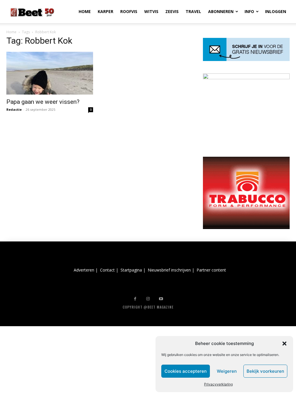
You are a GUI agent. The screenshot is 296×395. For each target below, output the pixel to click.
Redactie (14, 109)
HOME (85, 11)
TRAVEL (193, 11)
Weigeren (227, 371)
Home (11, 31)
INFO (249, 11)
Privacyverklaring (218, 384)
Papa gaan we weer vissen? (42, 101)
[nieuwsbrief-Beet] (246, 59)
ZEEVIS (172, 11)
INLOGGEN (275, 11)
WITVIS (151, 11)
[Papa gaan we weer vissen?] (49, 73)
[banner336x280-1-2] (246, 227)
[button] (284, 343)
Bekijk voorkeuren (265, 371)
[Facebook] (135, 299)
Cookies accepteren (185, 371)
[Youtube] (161, 299)
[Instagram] (148, 299)
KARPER (105, 11)
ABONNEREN (221, 11)
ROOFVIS (128, 11)
